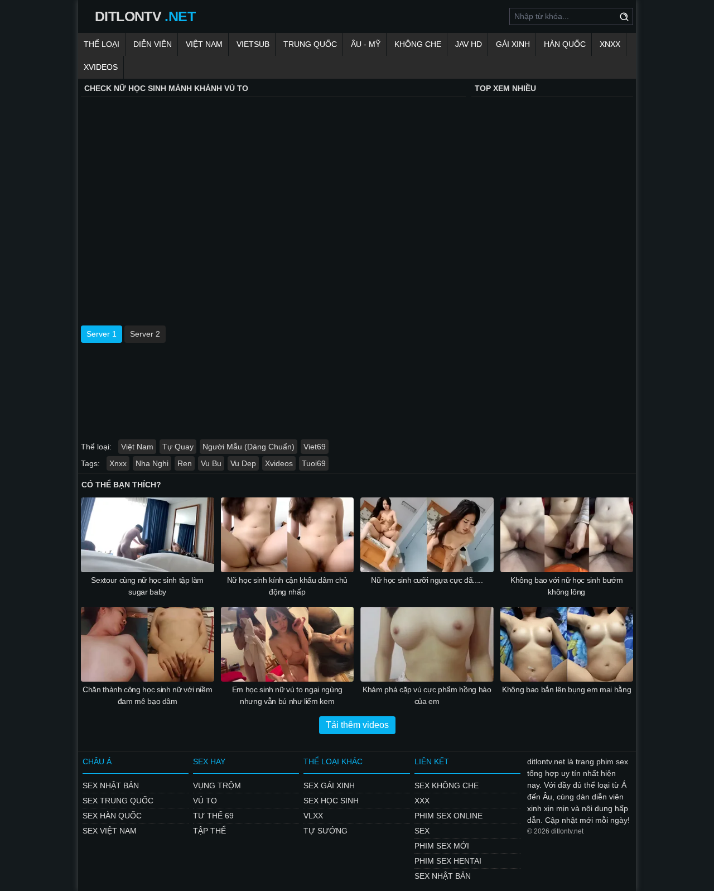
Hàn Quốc (565, 44)
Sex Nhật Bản (111, 785)
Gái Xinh (513, 44)
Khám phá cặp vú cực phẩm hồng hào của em (427, 695)
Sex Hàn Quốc (112, 815)
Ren (184, 463)
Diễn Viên (152, 44)
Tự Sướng (325, 830)
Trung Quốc (310, 44)
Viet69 (314, 446)
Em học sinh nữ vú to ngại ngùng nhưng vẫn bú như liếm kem (287, 695)
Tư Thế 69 (213, 815)
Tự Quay (178, 446)
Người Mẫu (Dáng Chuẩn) (248, 446)
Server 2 (145, 333)
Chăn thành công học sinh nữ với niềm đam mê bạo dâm (147, 695)
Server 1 (101, 333)
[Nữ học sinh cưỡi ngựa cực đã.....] (427, 534)
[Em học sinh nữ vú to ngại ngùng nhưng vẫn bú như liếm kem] (287, 644)
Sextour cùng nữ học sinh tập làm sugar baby (147, 586)
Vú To (205, 800)
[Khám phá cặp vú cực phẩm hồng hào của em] (427, 644)
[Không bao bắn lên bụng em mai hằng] (567, 644)
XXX (422, 800)
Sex (422, 830)
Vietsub (253, 44)
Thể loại (101, 44)
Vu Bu (211, 463)
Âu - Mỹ (365, 44)
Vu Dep (243, 463)
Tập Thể (209, 830)
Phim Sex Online (448, 815)
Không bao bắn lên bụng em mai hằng (566, 689)
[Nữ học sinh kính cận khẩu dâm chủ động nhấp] (287, 534)
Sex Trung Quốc (118, 800)
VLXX (313, 815)
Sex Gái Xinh (329, 785)
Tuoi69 (314, 463)
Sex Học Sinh (331, 800)
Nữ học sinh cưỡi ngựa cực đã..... (427, 580)
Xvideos (101, 67)
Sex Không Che (446, 785)
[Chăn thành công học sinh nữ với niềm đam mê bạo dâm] (147, 644)
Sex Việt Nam (110, 830)
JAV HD (468, 44)
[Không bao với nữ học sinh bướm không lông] (567, 534)
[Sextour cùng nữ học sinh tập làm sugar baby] (147, 534)
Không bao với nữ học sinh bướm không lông (566, 586)
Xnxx (610, 44)
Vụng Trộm (217, 785)
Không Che (417, 44)
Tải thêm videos (357, 725)
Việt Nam (204, 44)
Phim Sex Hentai (447, 860)
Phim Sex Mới (441, 845)
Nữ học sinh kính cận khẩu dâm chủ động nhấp (287, 586)
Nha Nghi (152, 463)
